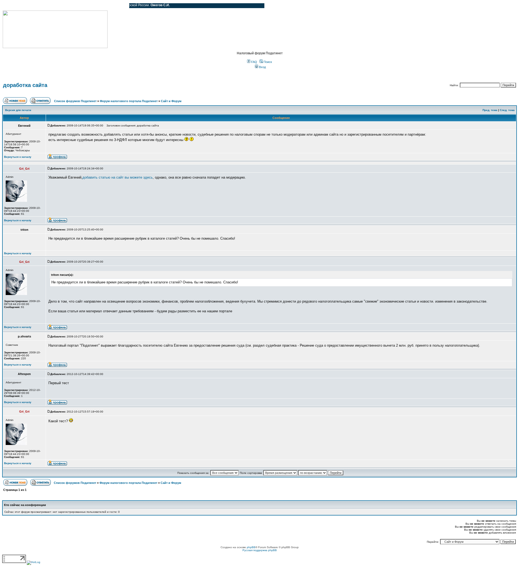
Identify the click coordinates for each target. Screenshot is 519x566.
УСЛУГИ (58, 5)
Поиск (267, 61)
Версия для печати (18, 110)
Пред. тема (490, 110)
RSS (121, 5)
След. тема (507, 110)
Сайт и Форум (171, 101)
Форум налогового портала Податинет (129, 101)
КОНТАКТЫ (102, 5)
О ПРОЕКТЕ (36, 5)
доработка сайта (25, 85)
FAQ (253, 61)
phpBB (251, 547)
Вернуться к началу (17, 156)
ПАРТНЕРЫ (79, 5)
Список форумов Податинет (75, 101)
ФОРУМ (14, 5)
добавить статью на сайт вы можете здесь (117, 177)
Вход (262, 67)
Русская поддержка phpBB (259, 550)
